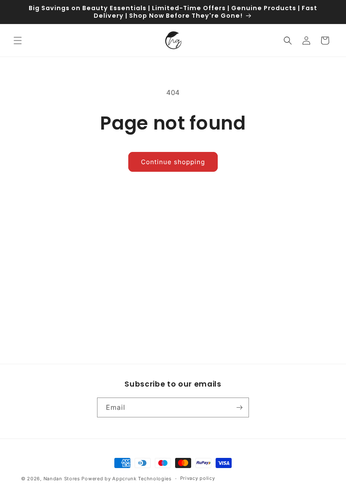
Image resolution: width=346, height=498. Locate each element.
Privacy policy (197, 478)
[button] (17, 40)
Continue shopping (173, 162)
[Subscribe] (239, 407)
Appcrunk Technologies (142, 479)
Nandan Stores (61, 479)
